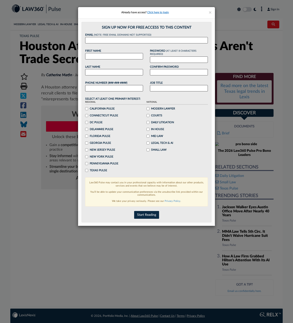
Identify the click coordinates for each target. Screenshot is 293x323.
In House (157, 129)
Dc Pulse (96, 122)
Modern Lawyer (163, 108)
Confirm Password (164, 66)
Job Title (156, 82)
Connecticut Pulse (104, 115)
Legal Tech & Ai (162, 142)
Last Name (92, 66)
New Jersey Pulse (102, 149)
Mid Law (157, 136)
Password (173, 52)
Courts (156, 115)
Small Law (158, 149)
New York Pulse (101, 156)
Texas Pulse (98, 170)
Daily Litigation (162, 122)
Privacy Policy (172, 201)
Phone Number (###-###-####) (106, 82)
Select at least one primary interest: (113, 98)
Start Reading (146, 214)
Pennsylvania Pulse (104, 163)
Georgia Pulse (100, 142)
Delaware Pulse (101, 129)
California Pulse (102, 108)
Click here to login (158, 12)
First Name (93, 50)
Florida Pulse (100, 136)
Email (118, 34)
